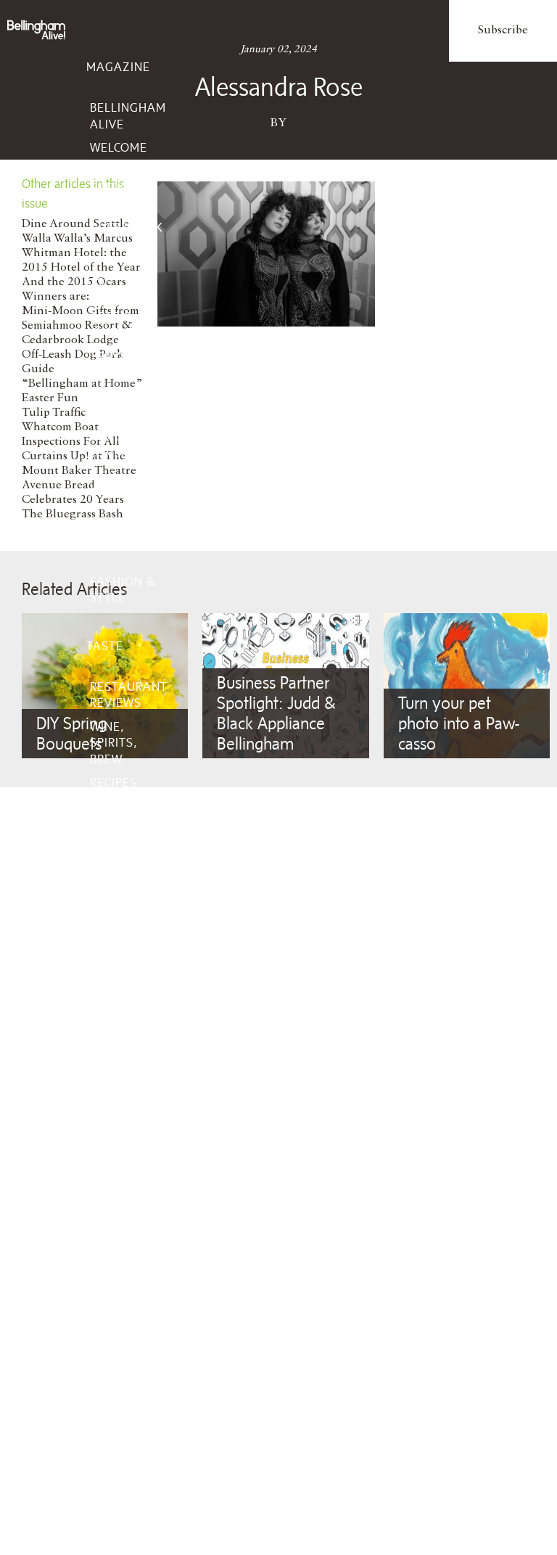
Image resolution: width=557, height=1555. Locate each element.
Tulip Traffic (54, 413)
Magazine (118, 67)
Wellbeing (119, 959)
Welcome (118, 147)
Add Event (124, 1159)
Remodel (118, 871)
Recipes (113, 782)
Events (109, 1119)
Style (104, 540)
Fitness (114, 1071)
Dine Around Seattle (75, 224)
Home (104, 831)
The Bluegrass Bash (72, 514)
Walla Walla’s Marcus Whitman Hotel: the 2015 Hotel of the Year (81, 253)
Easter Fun (50, 398)
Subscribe (503, 30)
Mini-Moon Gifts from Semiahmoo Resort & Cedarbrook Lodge (80, 325)
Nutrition (122, 1047)
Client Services (113, 1237)
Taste (104, 646)
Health (113, 1000)
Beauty (113, 1024)
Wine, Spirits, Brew (114, 742)
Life (98, 275)
